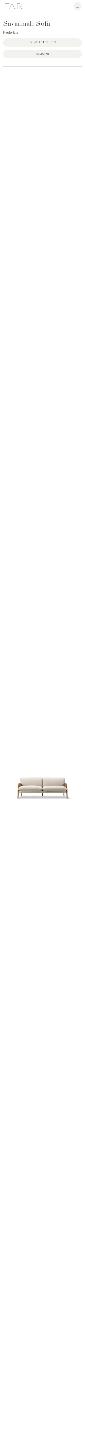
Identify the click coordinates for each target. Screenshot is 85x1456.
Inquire (42, 53)
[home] (13, 6)
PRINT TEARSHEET (43, 42)
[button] (77, 6)
